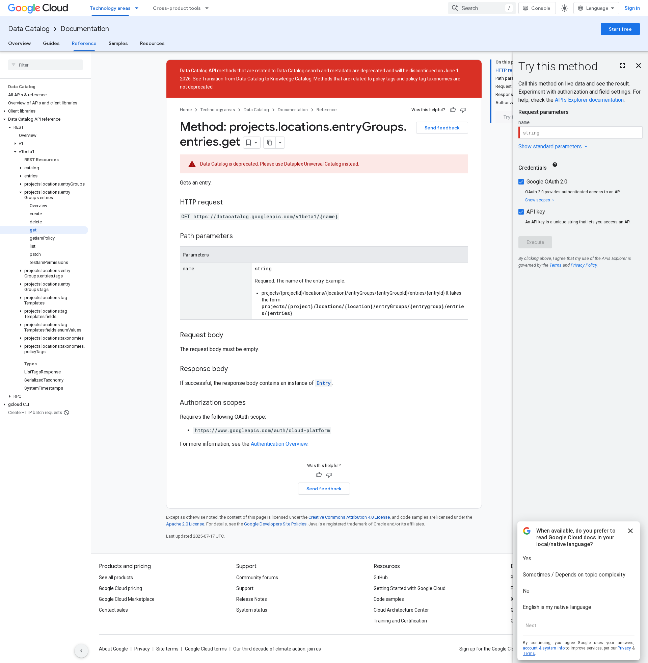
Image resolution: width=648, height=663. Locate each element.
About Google (113, 649)
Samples (118, 43)
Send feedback (442, 128)
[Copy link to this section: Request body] (230, 336)
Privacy (142, 649)
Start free (620, 29)
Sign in (632, 8)
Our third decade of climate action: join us (277, 649)
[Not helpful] (463, 110)
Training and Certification (400, 620)
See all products (116, 577)
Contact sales (113, 610)
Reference (84, 43)
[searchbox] (45, 64)
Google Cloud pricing (120, 588)
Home (186, 109)
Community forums (257, 577)
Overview (19, 43)
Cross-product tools (177, 8)
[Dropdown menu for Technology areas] (139, 8)
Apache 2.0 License (185, 523)
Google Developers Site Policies (275, 523)
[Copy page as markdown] (270, 142)
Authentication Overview (279, 444)
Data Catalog (29, 29)
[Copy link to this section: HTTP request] (229, 203)
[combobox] (482, 8)
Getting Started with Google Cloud (410, 588)
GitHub (381, 577)
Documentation (84, 29)
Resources (152, 43)
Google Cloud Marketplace (127, 599)
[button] (44, 111)
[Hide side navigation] (81, 651)
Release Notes (251, 599)
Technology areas (110, 8)
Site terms (167, 649)
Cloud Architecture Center (401, 610)
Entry (324, 383)
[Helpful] (453, 110)
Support (244, 588)
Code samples (389, 599)
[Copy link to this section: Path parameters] (239, 236)
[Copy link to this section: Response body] (234, 369)
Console (540, 8)
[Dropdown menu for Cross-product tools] (209, 8)
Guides (51, 43)
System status (251, 610)
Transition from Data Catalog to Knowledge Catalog (257, 78)
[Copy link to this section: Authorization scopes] (252, 403)
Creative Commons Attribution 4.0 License (349, 517)
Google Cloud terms (206, 649)
